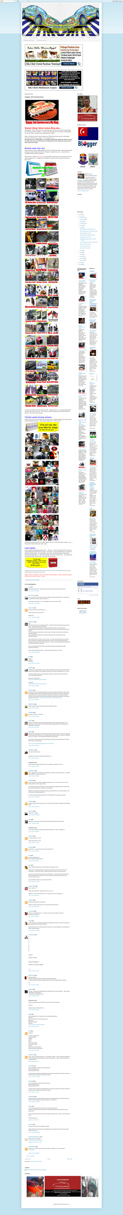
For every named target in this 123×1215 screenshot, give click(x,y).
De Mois (30, 667)
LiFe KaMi (30, 1066)
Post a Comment (30, 1156)
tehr (29, 855)
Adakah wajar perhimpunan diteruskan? (37, 683)
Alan (29, 819)
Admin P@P (31, 975)
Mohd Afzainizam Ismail (84, 586)
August (82, 225)
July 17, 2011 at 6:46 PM (33, 1132)
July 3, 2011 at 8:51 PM (33, 906)
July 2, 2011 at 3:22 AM (33, 716)
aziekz (29, 720)
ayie (29, 865)
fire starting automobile (88, 590)
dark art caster (93, 404)
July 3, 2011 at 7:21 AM (33, 842)
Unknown (30, 690)
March (81, 256)
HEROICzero (31, 750)
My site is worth (83, 610)
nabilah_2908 (31, 886)
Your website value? (83, 613)
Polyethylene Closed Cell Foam (35, 1140)
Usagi (29, 920)
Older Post (69, 1159)
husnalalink (31, 1096)
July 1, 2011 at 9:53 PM (33, 590)
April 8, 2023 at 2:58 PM (33, 1153)
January (82, 260)
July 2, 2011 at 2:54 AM (33, 708)
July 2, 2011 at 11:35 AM (33, 797)
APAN (29, 1106)
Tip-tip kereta (44, 37)
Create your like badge (94, 595)
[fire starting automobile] (80, 592)
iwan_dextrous (31, 595)
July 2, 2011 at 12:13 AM (33, 663)
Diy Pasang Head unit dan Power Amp (88, 231)
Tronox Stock (31, 1149)
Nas (29, 1031)
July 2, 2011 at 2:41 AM (33, 699)
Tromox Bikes (31, 1146)
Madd (29, 1014)
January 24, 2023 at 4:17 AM (34, 1142)
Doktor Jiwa (92, 430)
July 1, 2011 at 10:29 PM (33, 617)
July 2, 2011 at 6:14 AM (33, 745)
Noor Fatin (30, 607)
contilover (92, 271)
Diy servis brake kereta (85, 246)
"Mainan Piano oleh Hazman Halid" (36, 1024)
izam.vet (92, 373)
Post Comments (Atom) (36, 1161)
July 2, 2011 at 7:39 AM (33, 776)
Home (25, 37)
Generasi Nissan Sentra (85, 237)
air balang (92, 458)
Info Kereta (63, 37)
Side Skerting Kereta (28, 40)
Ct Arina (30, 1124)
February (82, 258)
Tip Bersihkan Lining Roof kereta (87, 235)
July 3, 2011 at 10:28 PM (33, 930)
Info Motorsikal (54, 37)
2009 (80, 264)
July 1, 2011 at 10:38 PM (33, 652)
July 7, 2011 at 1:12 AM (33, 1092)
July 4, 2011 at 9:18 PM (33, 1050)
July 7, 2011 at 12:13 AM (33, 1076)
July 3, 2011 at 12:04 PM (33, 881)
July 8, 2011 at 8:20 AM (33, 1119)
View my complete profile (83, 190)
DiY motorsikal (72, 37)
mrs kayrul (31, 911)
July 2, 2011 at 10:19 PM (33, 815)
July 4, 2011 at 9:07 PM (33, 1026)
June (81, 250)
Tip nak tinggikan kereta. (85, 233)
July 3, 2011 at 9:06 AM (33, 860)
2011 (80, 216)
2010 (80, 262)
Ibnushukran (31, 770)
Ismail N (30, 989)
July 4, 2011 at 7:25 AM (33, 970)
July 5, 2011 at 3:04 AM (33, 1061)
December (82, 217)
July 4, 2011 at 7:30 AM (33, 984)
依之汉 (29, 731)
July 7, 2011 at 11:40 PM (33, 1101)
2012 (80, 214)
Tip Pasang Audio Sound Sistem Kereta (89, 242)
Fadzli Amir (31, 1054)
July (81, 227)
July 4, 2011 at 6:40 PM (33, 1009)
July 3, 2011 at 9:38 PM (33, 916)
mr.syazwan (31, 934)
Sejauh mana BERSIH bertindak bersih (37, 679)
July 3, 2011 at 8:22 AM (33, 851)
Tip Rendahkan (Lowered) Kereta (87, 229)
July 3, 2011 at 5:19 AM (33, 823)
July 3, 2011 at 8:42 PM (33, 895)
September (82, 223)
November (82, 219)
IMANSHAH (31, 704)
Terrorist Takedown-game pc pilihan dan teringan (50, 697)
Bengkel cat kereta (92, 37)
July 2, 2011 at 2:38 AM (33, 685)
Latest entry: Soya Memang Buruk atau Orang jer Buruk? (41, 743)
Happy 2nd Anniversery (85, 248)
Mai (29, 656)
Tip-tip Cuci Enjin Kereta (85, 244)
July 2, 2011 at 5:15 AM (33, 727)
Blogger (67, 1204)
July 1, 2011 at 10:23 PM (33, 603)
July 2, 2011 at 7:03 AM (33, 766)
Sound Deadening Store (34, 1136)
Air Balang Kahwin (41, 40)
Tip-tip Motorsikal (33, 37)
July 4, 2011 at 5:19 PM (33, 995)
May (81, 252)
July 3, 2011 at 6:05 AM (33, 831)
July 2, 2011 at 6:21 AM (33, 758)
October (82, 221)
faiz (29, 587)
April (81, 254)
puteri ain (30, 811)
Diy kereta (81, 37)
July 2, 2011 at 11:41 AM (33, 806)
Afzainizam (31, 621)
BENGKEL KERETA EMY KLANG (93, 484)
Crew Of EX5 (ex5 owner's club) (93, 536)
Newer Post (27, 1159)
